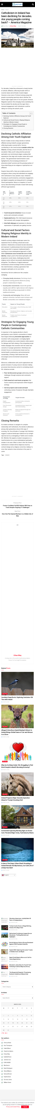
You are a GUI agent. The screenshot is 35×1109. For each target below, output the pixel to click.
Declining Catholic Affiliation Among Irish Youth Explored (17, 117)
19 (17, 1023)
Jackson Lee (7, 1059)
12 (17, 1019)
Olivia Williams (7, 1071)
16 (3, 1023)
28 (26, 1026)
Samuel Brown (8, 1074)
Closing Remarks (8, 128)
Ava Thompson (8, 1045)
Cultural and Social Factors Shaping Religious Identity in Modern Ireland (16, 121)
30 (3, 1030)
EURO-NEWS (7, 1062)
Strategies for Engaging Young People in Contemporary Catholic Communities (15, 125)
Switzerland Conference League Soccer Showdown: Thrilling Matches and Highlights (20, 935)
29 (31, 1026)
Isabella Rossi (7, 1057)
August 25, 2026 (5, 701)
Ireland (6, 9)
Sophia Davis (7, 1076)
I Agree (25, 1106)
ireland (7, 455)
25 (13, 1026)
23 (3, 1026)
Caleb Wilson (7, 1048)
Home (2, 9)
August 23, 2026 (5, 736)
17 (8, 1023)
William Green (7, 1082)
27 (22, 1026)
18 (13, 1023)
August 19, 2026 (5, 802)
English (6, 875)
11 (13, 1019)
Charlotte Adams (8, 1051)
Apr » (6, 1033)
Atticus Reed (7, 1042)
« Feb (2, 1033)
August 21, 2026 (5, 769)
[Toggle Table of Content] (30, 113)
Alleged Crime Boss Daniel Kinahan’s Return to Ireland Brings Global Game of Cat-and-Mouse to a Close (17, 732)
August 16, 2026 (5, 870)
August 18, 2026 (5, 835)
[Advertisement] (17, 66)
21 (26, 1023)
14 (26, 1019)
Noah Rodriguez (8, 1068)
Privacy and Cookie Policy (13, 1106)
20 (22, 1023)
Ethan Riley (13, 26)
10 (8, 1019)
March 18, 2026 (22, 26)
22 (31, 1023)
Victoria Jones (8, 1079)
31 (8, 1030)
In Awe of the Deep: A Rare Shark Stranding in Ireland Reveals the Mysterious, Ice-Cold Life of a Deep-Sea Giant (17, 866)
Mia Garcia (7, 1065)
